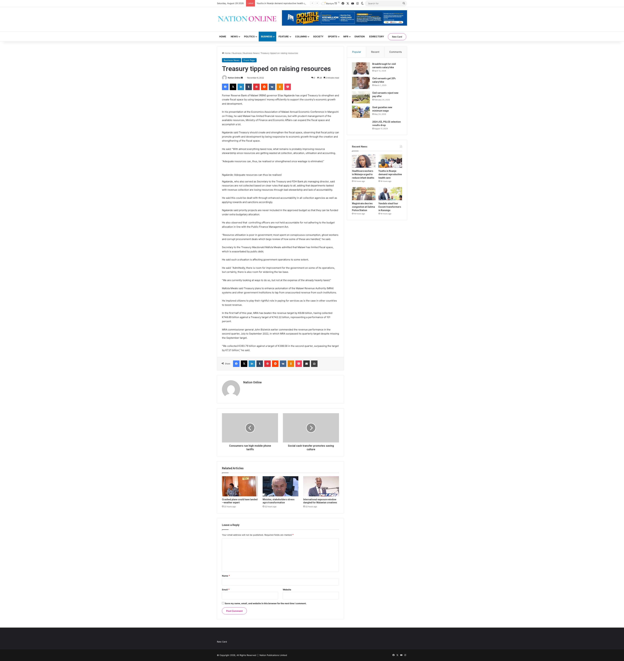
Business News (251, 53)
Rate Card (397, 36)
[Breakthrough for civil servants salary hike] (361, 68)
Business (266, 36)
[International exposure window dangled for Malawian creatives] (321, 486)
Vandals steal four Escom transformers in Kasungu (389, 207)
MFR (345, 36)
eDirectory (376, 36)
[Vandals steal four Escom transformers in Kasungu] (390, 193)
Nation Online (234, 77)
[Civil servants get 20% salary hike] (361, 83)
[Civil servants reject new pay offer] (361, 97)
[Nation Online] (247, 19)
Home (222, 36)
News (234, 36)
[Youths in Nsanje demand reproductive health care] (390, 161)
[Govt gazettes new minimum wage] (361, 112)
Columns (301, 36)
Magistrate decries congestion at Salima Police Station (363, 207)
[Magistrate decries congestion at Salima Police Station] (364, 193)
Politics (249, 36)
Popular (356, 51)
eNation (360, 36)
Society (318, 36)
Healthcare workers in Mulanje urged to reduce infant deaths (363, 174)
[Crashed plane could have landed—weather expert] (240, 486)
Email (225, 589)
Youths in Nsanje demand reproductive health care (282, 3)
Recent (375, 51)
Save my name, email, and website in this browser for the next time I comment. (265, 603)
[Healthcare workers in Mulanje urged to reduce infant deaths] (364, 161)
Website (287, 589)
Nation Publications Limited (273, 655)
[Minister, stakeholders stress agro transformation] (280, 486)
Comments (395, 51)
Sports (332, 36)
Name (226, 575)
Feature (284, 36)
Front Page (249, 60)
